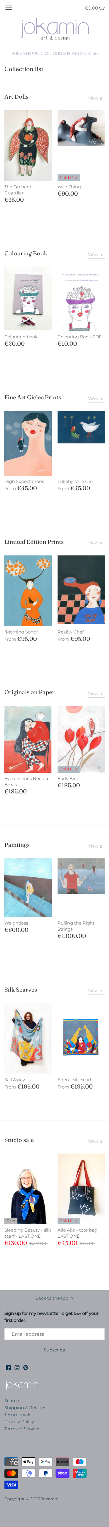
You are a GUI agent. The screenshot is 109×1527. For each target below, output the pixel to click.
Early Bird (68, 778)
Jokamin (49, 1499)
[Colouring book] (28, 298)
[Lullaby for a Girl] (81, 427)
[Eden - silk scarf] (81, 1038)
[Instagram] (17, 1367)
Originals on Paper (29, 692)
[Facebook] (8, 1367)
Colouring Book (25, 253)
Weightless (16, 923)
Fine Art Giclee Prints (32, 397)
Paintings (17, 844)
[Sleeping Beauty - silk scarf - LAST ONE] (28, 1189)
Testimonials (17, 1414)
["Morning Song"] (28, 590)
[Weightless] (28, 887)
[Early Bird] (81, 739)
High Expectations (24, 481)
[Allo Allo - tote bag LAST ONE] (81, 1189)
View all (96, 98)
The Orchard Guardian (17, 190)
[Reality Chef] (81, 589)
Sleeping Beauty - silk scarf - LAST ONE (27, 1233)
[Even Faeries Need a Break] (28, 739)
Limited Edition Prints (34, 541)
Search (11, 1400)
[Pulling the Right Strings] (81, 876)
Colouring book (20, 337)
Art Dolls (16, 96)
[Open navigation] (8, 7)
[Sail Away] (28, 1038)
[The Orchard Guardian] (28, 145)
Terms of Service (21, 1429)
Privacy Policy (19, 1421)
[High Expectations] (28, 443)
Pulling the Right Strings (76, 926)
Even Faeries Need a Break (26, 781)
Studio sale (19, 1139)
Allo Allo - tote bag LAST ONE (77, 1233)
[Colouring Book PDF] (81, 299)
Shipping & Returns (25, 1407)
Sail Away (14, 1079)
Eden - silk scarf (74, 1079)
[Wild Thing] (81, 128)
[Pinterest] (25, 1367)
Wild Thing (69, 186)
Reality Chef (71, 632)
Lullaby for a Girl (75, 481)
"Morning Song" (21, 632)
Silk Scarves (20, 989)
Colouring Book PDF (79, 337)
